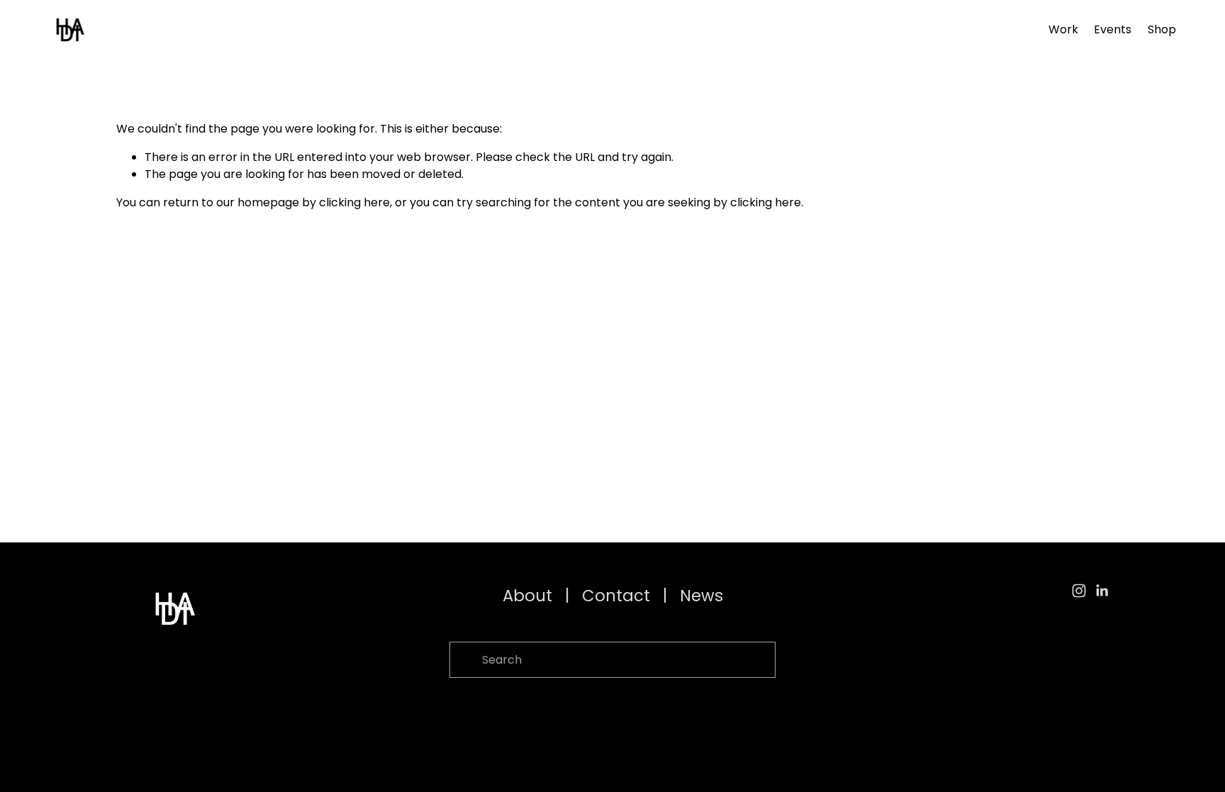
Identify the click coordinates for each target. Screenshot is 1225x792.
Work (1063, 29)
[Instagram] (1079, 591)
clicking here (354, 202)
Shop (1162, 29)
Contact (616, 595)
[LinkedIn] (1102, 591)
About (527, 595)
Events (1112, 29)
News (701, 595)
